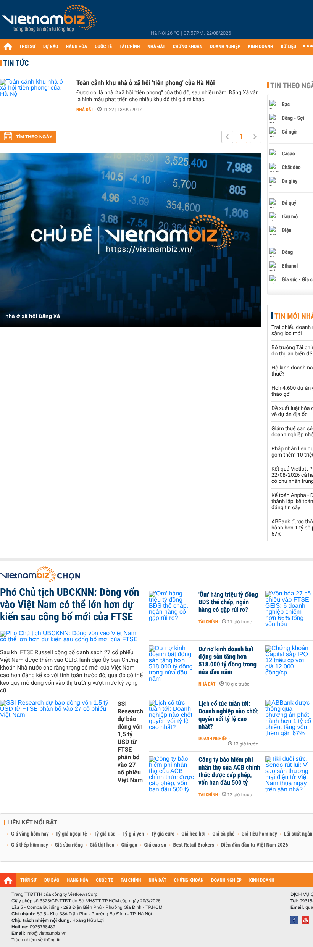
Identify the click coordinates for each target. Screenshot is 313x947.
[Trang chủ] (7, 46)
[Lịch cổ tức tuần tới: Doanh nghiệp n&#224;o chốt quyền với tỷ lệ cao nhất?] (172, 715)
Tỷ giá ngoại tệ (71, 834)
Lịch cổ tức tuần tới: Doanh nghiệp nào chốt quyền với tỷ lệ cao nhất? (228, 715)
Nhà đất (85, 109)
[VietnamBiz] (51, 21)
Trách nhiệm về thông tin (36, 939)
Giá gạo (129, 845)
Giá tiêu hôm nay (259, 834)
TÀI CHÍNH (129, 47)
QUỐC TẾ (103, 47)
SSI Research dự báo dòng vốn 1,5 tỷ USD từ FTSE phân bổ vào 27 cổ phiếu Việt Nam (130, 742)
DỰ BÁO (50, 47)
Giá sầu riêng (69, 845)
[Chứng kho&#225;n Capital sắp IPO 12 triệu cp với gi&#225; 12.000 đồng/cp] (288, 660)
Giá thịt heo (102, 845)
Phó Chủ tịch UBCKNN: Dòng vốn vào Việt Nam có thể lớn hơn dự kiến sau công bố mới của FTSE (69, 604)
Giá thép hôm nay (29, 845)
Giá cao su (155, 845)
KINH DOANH (260, 47)
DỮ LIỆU (288, 47)
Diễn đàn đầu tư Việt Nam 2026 (254, 845)
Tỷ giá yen (133, 834)
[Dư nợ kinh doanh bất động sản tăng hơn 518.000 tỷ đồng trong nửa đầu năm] (172, 660)
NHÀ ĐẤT (156, 47)
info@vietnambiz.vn (46, 933)
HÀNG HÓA (76, 47)
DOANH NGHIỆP (225, 47)
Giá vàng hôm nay (30, 834)
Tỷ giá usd (105, 834)
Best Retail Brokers (194, 845)
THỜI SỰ (27, 47)
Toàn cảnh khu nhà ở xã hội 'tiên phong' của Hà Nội (145, 83)
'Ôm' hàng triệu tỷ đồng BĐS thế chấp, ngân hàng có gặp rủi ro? (228, 602)
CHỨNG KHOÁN (188, 47)
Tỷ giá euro (162, 834)
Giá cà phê (223, 834)
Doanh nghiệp (212, 738)
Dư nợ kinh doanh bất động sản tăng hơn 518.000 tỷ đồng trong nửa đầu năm (227, 660)
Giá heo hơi (193, 834)
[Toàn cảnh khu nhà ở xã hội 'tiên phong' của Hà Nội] (34, 102)
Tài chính (208, 621)
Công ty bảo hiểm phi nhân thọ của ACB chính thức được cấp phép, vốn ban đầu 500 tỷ (229, 771)
